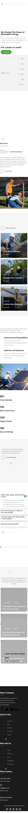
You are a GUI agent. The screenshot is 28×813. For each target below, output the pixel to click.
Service (22, 69)
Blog (22, 79)
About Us (9, 721)
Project (22, 74)
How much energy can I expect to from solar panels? (12, 511)
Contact (21, 84)
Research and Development (10, 524)
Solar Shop (10, 764)
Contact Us (10, 731)
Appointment (10, 760)
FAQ (8, 724)
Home (22, 58)
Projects (9, 734)
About (22, 64)
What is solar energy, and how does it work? (12, 496)
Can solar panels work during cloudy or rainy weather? (12, 518)
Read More (6, 254)
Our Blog (9, 727)
